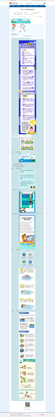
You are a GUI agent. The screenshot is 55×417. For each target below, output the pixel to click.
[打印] (35, 16)
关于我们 (22, 413)
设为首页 (14, 413)
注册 (44, 0)
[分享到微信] (39, 16)
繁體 (41, 0)
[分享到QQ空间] (42, 16)
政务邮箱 (36, 0)
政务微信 (39, 0)
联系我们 (11, 413)
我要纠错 (26, 409)
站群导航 (34, 0)
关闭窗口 (29, 409)
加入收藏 (17, 413)
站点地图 (20, 413)
